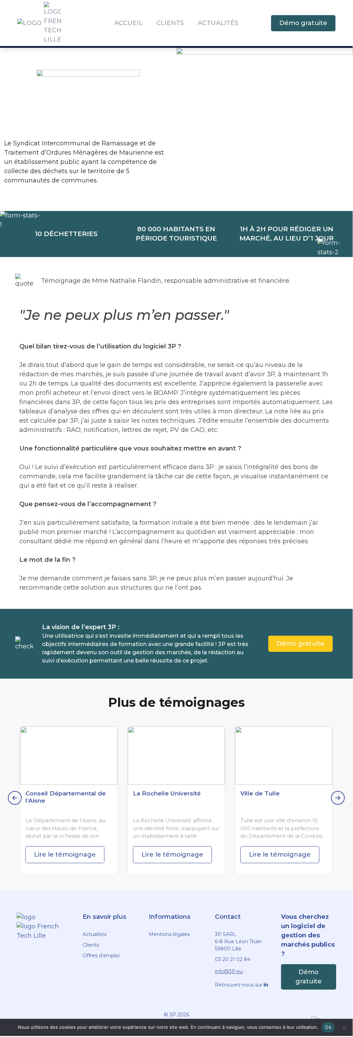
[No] (344, 1027)
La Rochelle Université (167, 793)
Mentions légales (169, 934)
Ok (328, 1027)
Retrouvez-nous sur (239, 985)
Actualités (218, 23)
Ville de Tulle (260, 793)
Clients (170, 23)
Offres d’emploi (101, 955)
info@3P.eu (229, 971)
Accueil (128, 23)
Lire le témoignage (65, 854)
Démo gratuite (303, 23)
